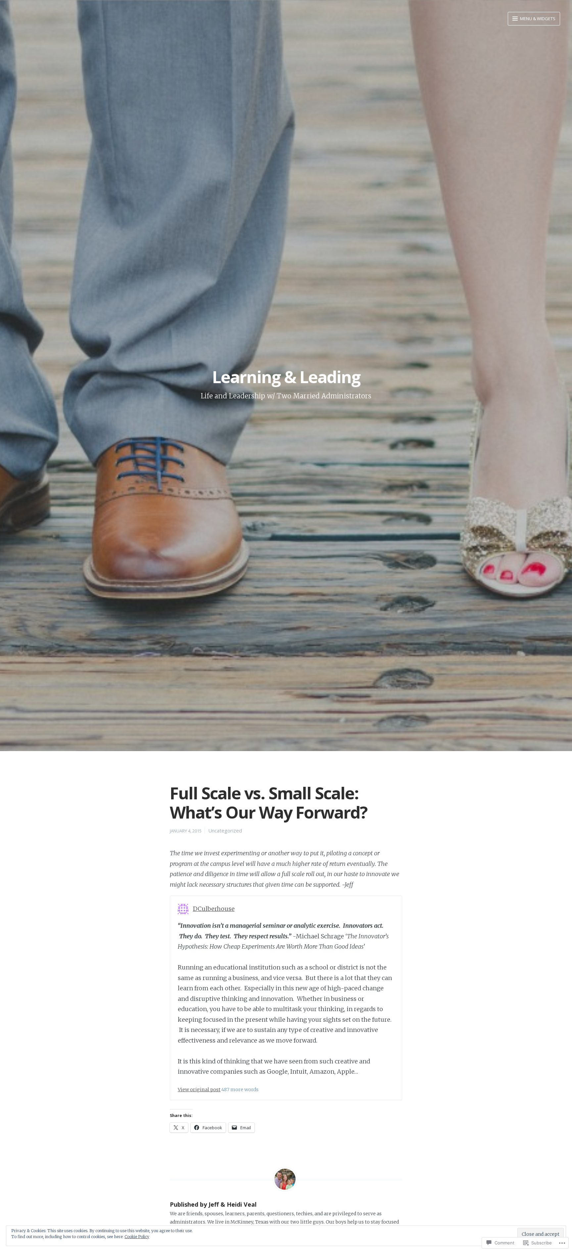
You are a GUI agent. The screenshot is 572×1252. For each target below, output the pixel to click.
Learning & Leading (286, 377)
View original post (199, 1090)
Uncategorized (225, 830)
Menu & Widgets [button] (537, 19)
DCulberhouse (214, 909)
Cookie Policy (136, 1236)
